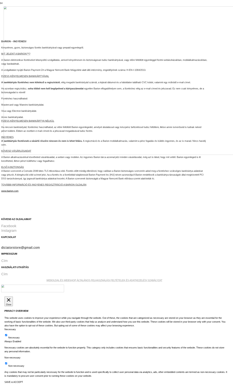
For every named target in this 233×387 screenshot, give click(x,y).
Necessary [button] (10, 329)
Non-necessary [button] (12, 357)
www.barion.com (10, 191)
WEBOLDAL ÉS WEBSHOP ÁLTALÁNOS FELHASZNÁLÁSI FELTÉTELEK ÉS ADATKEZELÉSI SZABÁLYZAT (104, 280)
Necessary (14, 337)
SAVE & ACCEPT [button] (13, 382)
